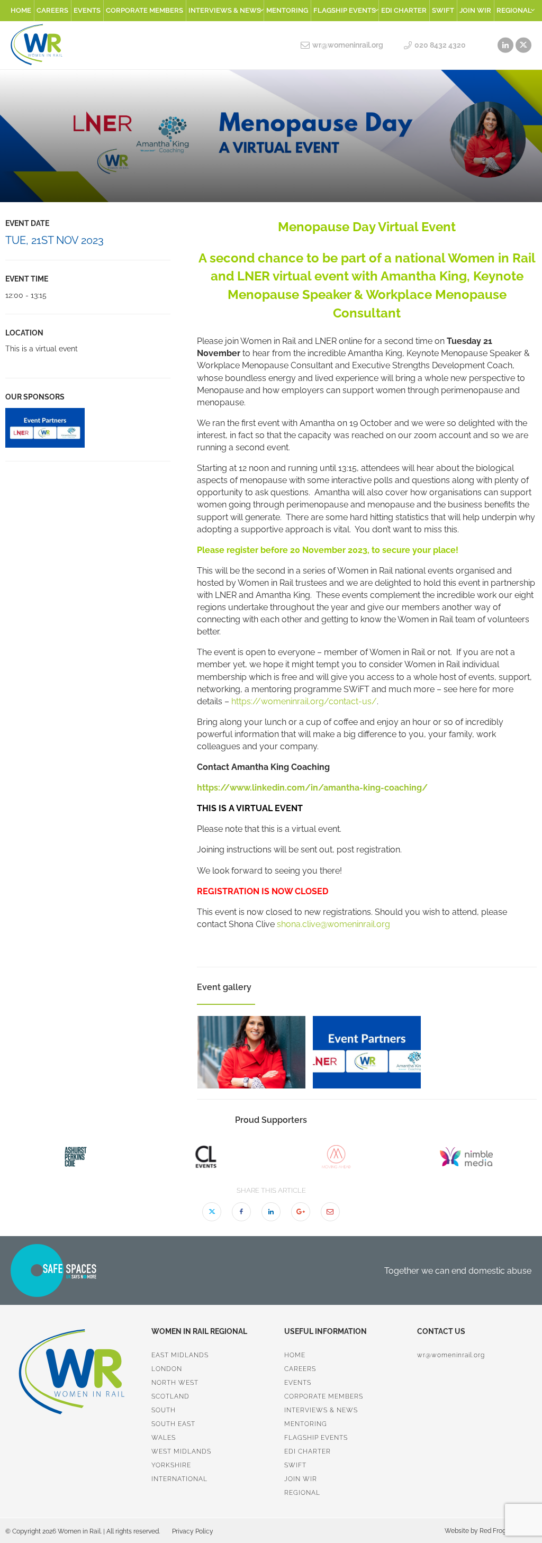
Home (21, 10)
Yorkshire (171, 1465)
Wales (163, 1437)
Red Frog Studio (502, 1531)
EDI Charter (404, 10)
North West (174, 1382)
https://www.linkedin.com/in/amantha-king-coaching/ (312, 788)
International (179, 1479)
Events (87, 10)
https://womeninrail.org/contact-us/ (304, 701)
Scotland (170, 1396)
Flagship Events (344, 10)
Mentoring (287, 10)
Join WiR (475, 10)
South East (173, 1424)
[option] (87, 428)
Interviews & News (224, 10)
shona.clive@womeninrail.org (333, 924)
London (166, 1369)
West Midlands (181, 1451)
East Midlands (180, 1355)
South (163, 1410)
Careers (52, 10)
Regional (514, 10)
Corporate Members (144, 10)
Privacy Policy (192, 1531)
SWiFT (443, 10)
